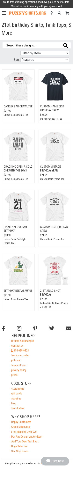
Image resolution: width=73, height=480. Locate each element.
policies (15, 360)
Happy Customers (21, 422)
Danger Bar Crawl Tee (18, 106)
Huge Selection (19, 446)
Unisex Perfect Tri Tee (51, 118)
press (14, 375)
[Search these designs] (65, 45)
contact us (17, 345)
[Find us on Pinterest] (35, 328)
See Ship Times (19, 451)
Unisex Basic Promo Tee (16, 114)
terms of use (18, 365)
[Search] (60, 13)
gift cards (16, 393)
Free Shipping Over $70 (24, 432)
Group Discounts (20, 427)
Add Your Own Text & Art (25, 441)
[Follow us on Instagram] (19, 328)
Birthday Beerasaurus (18, 290)
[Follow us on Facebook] (3, 328)
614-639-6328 (21, 350)
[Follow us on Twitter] (51, 328)
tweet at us (17, 408)
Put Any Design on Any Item (26, 436)
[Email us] (68, 328)
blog (13, 403)
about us (16, 398)
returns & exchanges (22, 341)
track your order (20, 355)
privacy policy (18, 370)
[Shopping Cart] (68, 13)
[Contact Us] (52, 13)
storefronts (17, 388)
